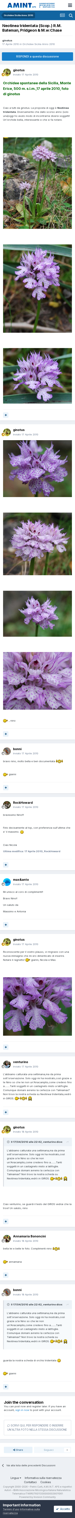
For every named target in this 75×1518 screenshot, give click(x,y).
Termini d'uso (11, 1509)
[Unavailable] (37, 182)
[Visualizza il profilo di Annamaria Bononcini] (7, 1239)
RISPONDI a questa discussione (37, 56)
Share (19, 1449)
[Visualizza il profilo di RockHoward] (7, 805)
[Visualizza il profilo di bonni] (7, 751)
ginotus (7, 40)
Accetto (64, 1509)
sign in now (22, 1410)
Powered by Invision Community (37, 1497)
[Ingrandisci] (5, 720)
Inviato (25, 74)
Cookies (45, 1482)
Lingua (15, 1477)
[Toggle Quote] (8, 1141)
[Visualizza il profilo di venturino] (7, 1064)
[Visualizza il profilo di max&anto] (7, 882)
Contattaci (30, 1482)
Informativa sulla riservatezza (43, 1477)
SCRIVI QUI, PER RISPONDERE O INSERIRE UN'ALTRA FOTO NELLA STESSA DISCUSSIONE (37, 1427)
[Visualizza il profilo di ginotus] (7, 72)
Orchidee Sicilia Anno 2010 (38, 44)
